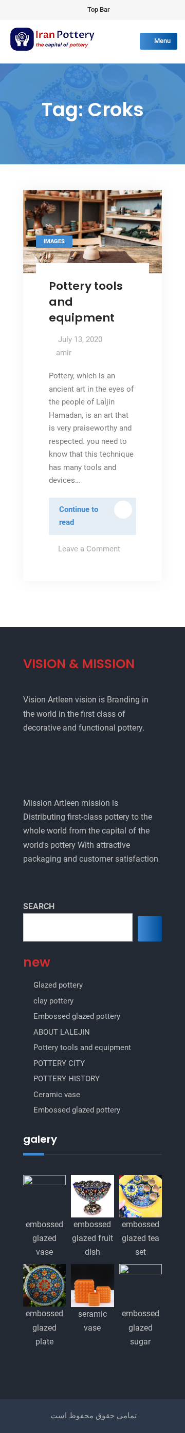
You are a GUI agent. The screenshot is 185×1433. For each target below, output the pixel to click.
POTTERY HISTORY (66, 1078)
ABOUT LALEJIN (61, 1032)
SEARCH (38, 906)
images (54, 241)
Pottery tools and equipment (82, 1047)
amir (63, 352)
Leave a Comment (89, 548)
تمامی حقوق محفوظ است (93, 1415)
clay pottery (53, 1001)
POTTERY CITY (59, 1063)
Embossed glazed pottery (76, 1016)
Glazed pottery (58, 985)
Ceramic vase (56, 1094)
